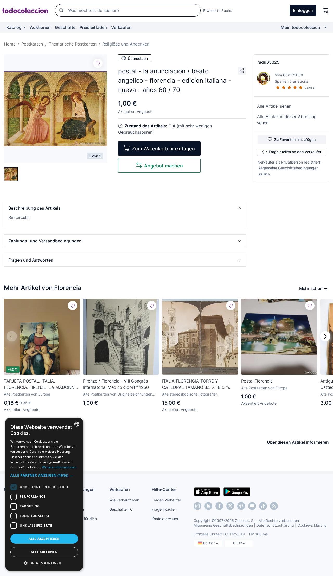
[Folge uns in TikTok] (263, 506)
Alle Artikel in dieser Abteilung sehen (287, 119)
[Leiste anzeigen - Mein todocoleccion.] (325, 27)
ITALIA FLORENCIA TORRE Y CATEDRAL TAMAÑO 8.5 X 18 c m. (196, 384)
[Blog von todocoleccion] (274, 506)
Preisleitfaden (93, 27)
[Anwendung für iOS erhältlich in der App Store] (207, 491)
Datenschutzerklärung (275, 525)
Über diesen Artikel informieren (298, 442)
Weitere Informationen (59, 467)
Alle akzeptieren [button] (44, 538)
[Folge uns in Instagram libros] (208, 506)
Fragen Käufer (164, 509)
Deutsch (209, 543)
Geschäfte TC (121, 509)
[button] (124, 208)
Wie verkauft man (124, 500)
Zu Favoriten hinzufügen (295, 139)
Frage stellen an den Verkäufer (295, 152)
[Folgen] (98, 63)
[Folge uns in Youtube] (252, 506)
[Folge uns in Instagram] (197, 506)
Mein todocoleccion (300, 27)
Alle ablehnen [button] (44, 552)
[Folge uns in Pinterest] (241, 506)
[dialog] (44, 494)
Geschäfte (65, 27)
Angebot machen (163, 166)
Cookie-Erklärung (312, 525)
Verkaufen (121, 27)
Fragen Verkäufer (166, 500)
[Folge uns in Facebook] (219, 506)
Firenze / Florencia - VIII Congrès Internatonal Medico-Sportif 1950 (116, 384)
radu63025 (268, 62)
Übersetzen (138, 58)
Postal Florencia (257, 381)
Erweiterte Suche (217, 10)
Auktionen (40, 27)
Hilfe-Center (164, 489)
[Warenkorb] (326, 10)
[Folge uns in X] (230, 506)
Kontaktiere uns (165, 518)
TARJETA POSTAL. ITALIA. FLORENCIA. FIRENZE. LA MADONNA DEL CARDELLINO (40, 384)
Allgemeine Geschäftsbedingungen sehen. (288, 171)
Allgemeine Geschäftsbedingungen (223, 525)
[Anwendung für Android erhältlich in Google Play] (236, 491)
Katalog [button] (14, 27)
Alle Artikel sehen (274, 106)
